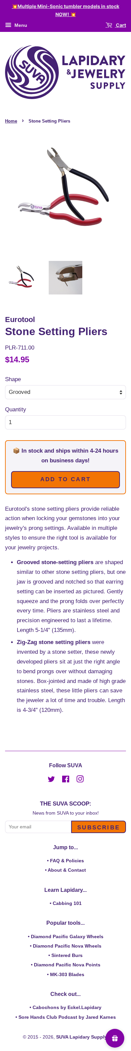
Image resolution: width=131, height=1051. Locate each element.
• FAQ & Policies (65, 860)
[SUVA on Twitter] (51, 780)
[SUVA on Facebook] (66, 780)
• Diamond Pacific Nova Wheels (65, 946)
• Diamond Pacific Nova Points (65, 964)
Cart (120, 25)
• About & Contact (65, 870)
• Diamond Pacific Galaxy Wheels (65, 936)
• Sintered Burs (65, 955)
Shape (13, 379)
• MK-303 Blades (65, 974)
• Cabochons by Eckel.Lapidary (65, 1007)
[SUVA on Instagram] (80, 780)
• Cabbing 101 (66, 903)
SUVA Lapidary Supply (81, 1037)
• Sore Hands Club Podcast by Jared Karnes (65, 1017)
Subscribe (98, 827)
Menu (20, 25)
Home (11, 121)
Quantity (15, 409)
